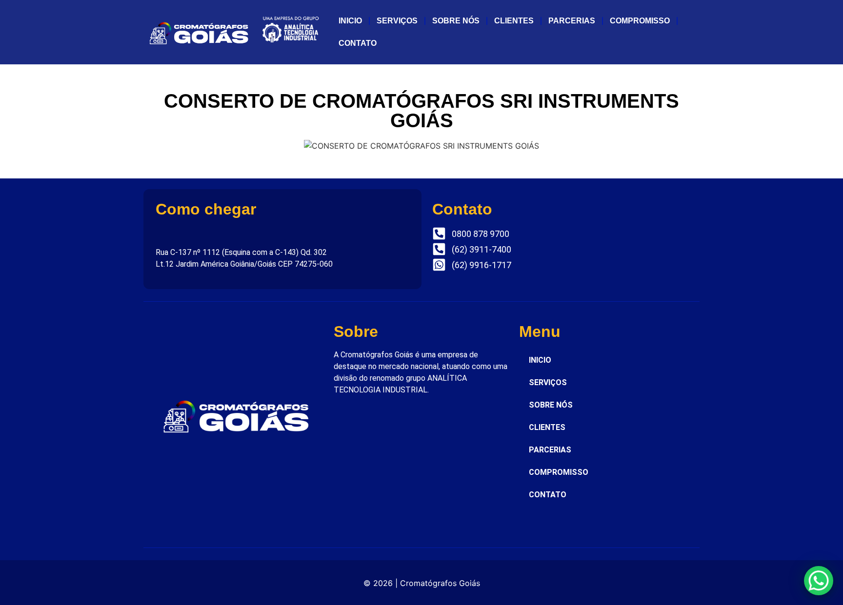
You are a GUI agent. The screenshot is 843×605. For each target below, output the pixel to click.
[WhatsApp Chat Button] (818, 580)
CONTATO (358, 43)
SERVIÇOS (397, 21)
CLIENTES (514, 21)
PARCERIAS (571, 21)
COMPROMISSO (640, 21)
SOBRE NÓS (456, 21)
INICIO (350, 21)
